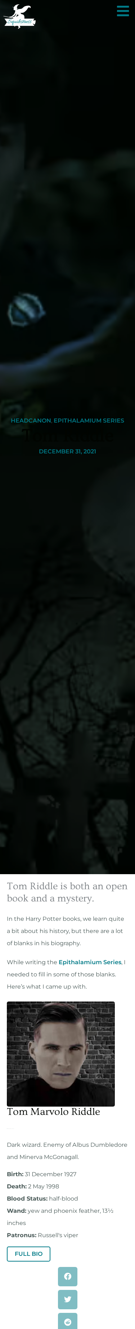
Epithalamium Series (89, 421)
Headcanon (31, 421)
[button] (67, 1276)
